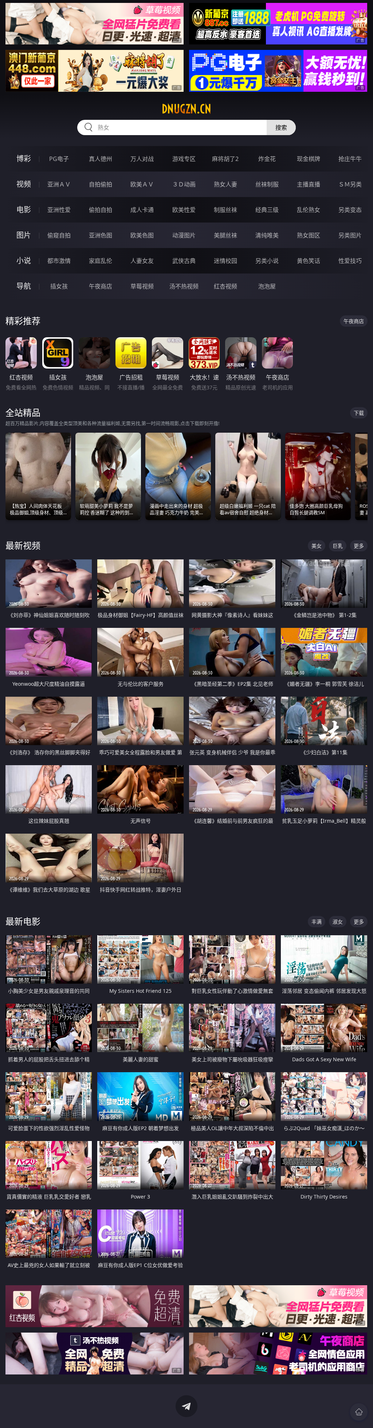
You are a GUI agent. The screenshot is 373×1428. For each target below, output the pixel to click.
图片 (23, 235)
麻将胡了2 (225, 159)
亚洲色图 (100, 235)
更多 (359, 545)
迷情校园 (225, 261)
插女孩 (59, 286)
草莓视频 (142, 286)
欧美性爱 (184, 210)
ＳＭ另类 (350, 184)
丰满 (316, 921)
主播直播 (308, 184)
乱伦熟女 (308, 210)
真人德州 (100, 159)
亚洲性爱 (59, 210)
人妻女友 (142, 261)
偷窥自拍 (59, 235)
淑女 (338, 921)
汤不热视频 (184, 286)
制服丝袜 (225, 210)
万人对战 (142, 159)
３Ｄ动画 (184, 184)
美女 (316, 545)
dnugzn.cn (186, 109)
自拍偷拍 (100, 184)
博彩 (23, 159)
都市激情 (59, 261)
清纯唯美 (267, 235)
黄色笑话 (308, 261)
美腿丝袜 (225, 235)
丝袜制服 (267, 184)
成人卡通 (142, 210)
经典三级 (267, 210)
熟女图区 (308, 235)
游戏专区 (184, 159)
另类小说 (267, 261)
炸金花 (267, 159)
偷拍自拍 (100, 210)
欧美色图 (142, 235)
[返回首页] (359, 1412)
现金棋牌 (308, 159)
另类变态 (350, 210)
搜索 (281, 127)
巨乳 (338, 545)
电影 (23, 210)
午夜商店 (100, 286)
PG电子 (59, 159)
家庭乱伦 (100, 261)
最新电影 (22, 921)
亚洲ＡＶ (59, 184)
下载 (359, 412)
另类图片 (350, 235)
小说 (23, 260)
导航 (23, 286)
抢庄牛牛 (350, 159)
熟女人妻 (225, 184)
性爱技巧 (350, 261)
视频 (23, 184)
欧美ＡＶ (142, 184)
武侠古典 (184, 261)
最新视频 (22, 545)
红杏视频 (225, 286)
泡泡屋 (267, 286)
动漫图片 (184, 235)
